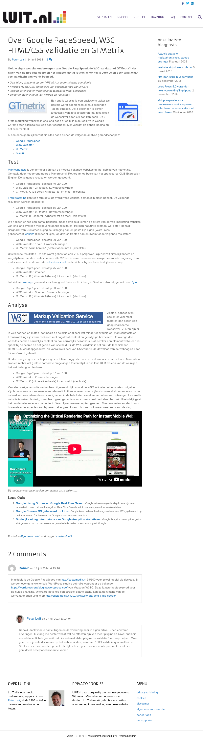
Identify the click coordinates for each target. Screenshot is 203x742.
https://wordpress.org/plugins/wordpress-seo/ (39, 587)
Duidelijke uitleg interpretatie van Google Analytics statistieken (59, 519)
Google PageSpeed (28, 140)
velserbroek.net (56, 262)
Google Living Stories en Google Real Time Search (50, 503)
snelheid (61, 536)
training (157, 17)
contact (186, 17)
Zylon (134, 282)
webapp (28, 282)
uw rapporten (145, 720)
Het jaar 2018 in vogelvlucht (175, 76)
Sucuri (20, 153)
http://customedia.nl (73, 579)
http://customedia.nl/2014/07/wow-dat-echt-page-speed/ (81, 595)
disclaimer (143, 703)
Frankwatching (17, 197)
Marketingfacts (17, 169)
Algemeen (26, 536)
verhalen (104, 17)
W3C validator (25, 144)
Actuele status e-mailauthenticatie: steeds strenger (173, 57)
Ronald (24, 568)
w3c (70, 536)
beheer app (144, 714)
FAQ (172, 17)
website (29, 233)
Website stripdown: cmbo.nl (175, 67)
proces (122, 17)
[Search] (197, 17)
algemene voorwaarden (151, 709)
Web (37, 536)
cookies (141, 698)
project (139, 17)
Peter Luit (34, 618)
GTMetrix (22, 149)
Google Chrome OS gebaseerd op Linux (43, 511)
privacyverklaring (147, 692)
